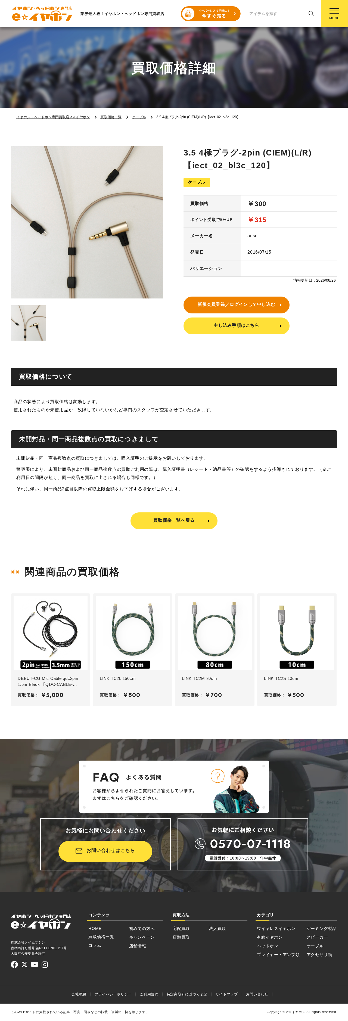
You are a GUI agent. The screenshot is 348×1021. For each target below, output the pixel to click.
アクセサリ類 (320, 954)
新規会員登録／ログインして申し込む (236, 304)
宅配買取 (181, 928)
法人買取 (217, 928)
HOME (95, 928)
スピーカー (317, 937)
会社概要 (79, 994)
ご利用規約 (149, 994)
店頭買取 (181, 937)
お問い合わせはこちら (110, 850)
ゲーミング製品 (322, 928)
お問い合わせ (257, 994)
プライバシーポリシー (113, 994)
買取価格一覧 (101, 936)
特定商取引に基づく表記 (187, 994)
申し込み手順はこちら (236, 325)
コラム (94, 945)
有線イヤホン (270, 937)
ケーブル (315, 946)
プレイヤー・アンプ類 (278, 954)
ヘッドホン (267, 946)
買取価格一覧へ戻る (173, 520)
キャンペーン (142, 937)
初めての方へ (142, 928)
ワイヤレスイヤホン (276, 928)
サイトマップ (227, 994)
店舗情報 (137, 946)
